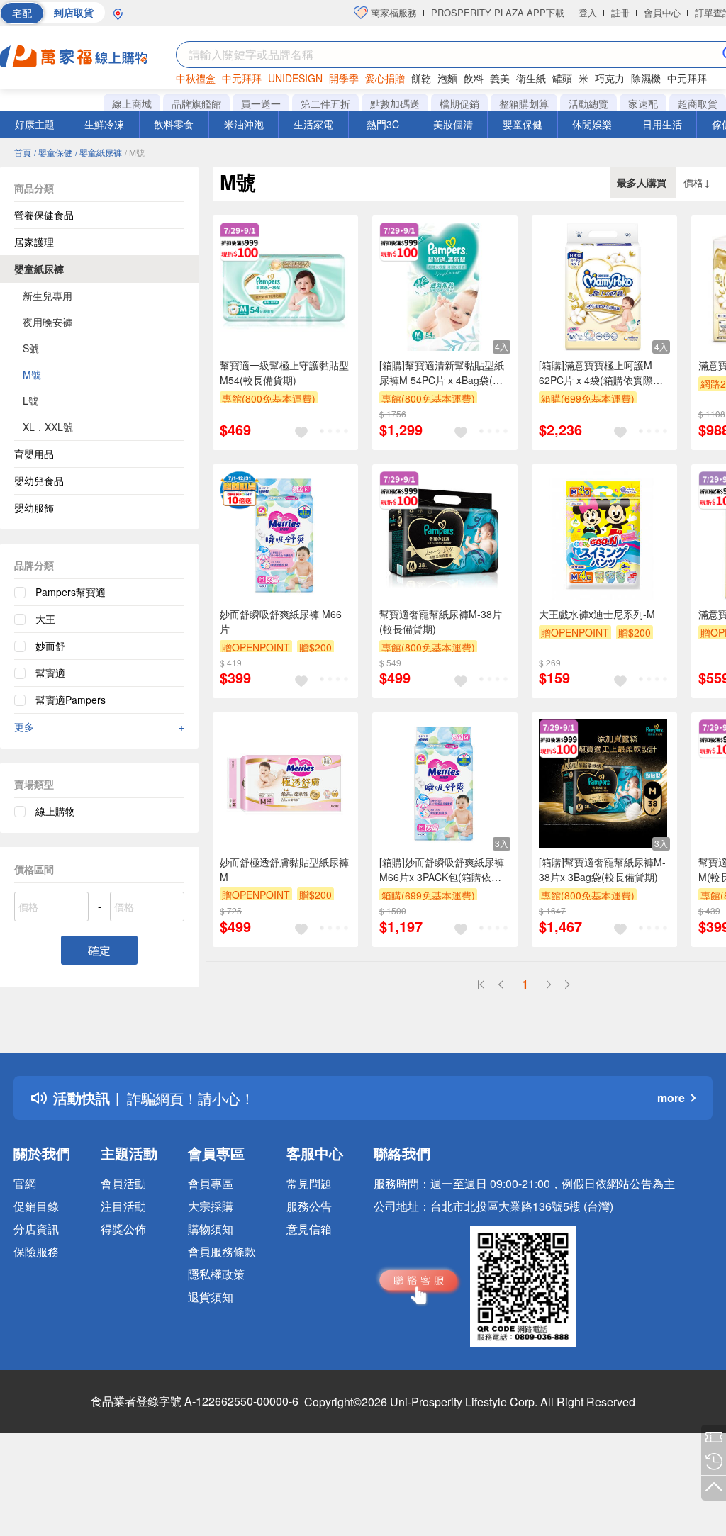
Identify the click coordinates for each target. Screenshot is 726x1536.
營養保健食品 (44, 215)
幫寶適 (50, 673)
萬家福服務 (392, 12)
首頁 (22, 152)
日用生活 (662, 124)
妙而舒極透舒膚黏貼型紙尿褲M (284, 869)
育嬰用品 (34, 454)
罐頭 (562, 78)
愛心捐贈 (385, 78)
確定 (99, 950)
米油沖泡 (244, 124)
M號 (32, 374)
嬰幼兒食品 (39, 480)
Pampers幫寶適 (70, 592)
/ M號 (135, 152)
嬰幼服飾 (34, 507)
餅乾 (421, 78)
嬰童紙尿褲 (39, 269)
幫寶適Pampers (70, 700)
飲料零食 (174, 124)
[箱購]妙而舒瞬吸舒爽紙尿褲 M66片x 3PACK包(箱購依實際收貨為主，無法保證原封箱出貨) (443, 870)
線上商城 (132, 103)
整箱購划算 (524, 103)
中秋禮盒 (196, 78)
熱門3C (383, 124)
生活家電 (313, 124)
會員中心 (662, 12)
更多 (99, 726)
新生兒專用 (47, 295)
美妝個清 (453, 124)
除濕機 (646, 78)
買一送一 (261, 103)
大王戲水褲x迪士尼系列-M (597, 614)
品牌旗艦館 (196, 103)
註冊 (620, 12)
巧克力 (610, 78)
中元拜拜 (242, 78)
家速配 (643, 103)
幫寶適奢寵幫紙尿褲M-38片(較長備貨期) (440, 621)
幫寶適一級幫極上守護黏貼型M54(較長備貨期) (284, 372)
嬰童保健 (522, 124)
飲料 (474, 78)
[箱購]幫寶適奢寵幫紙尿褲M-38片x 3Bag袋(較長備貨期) (602, 869)
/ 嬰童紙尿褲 (98, 152)
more (671, 1097)
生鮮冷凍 (104, 124)
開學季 (344, 78)
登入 (588, 12)
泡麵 (447, 78)
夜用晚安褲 (47, 322)
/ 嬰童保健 (53, 152)
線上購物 (55, 811)
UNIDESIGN (295, 78)
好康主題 (35, 124)
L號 (30, 400)
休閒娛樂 (592, 124)
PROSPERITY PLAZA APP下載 (497, 12)
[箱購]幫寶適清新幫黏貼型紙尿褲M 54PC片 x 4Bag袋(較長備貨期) (441, 373)
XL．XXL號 (48, 427)
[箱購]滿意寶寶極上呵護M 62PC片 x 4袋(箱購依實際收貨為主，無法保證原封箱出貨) (601, 373)
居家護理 (34, 242)
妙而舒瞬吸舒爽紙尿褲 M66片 (281, 621)
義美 (500, 78)
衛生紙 (531, 78)
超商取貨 (697, 103)
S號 (31, 348)
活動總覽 (588, 103)
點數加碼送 (395, 103)
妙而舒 (50, 646)
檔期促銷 (459, 103)
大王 (45, 619)
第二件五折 (325, 103)
